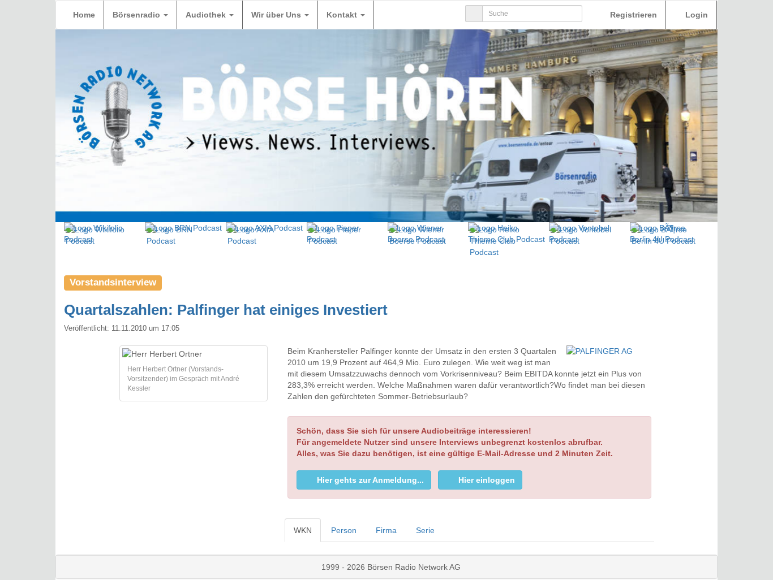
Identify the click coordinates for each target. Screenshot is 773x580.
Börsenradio (137, 14)
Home (84, 14)
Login (695, 14)
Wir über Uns (277, 14)
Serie (425, 530)
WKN (303, 530)
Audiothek (207, 14)
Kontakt (343, 14)
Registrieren (632, 14)
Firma (386, 530)
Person (344, 530)
